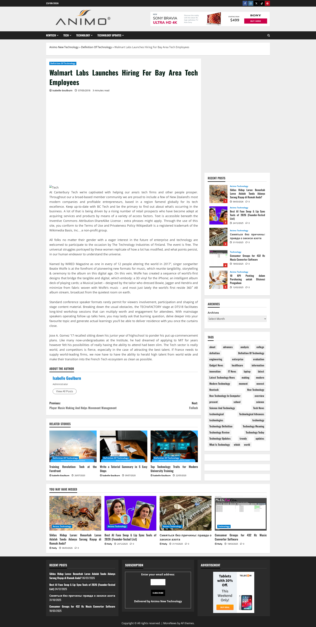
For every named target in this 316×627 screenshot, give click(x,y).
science (260, 402)
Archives (213, 312)
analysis (244, 347)
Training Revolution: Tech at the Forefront (73, 468)
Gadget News (216, 365)
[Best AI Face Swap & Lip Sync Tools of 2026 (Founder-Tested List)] (130, 513)
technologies (216, 420)
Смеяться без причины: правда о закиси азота (218, 237)
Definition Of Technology (96, 47)
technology (258, 420)
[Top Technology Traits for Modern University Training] (174, 446)
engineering (215, 359)
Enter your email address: (158, 588)
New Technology (255, 390)
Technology (83, 35)
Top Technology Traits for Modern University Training (174, 468)
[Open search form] (268, 35)
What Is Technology (219, 445)
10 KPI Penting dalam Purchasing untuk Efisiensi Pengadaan (218, 280)
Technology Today (255, 432)
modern (260, 377)
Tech (66, 35)
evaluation (258, 359)
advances (228, 347)
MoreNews (170, 623)
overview (259, 396)
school (237, 402)
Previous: (83, 405)
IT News (232, 371)
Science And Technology (222, 408)
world (247, 445)
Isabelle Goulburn (67, 378)
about (212, 347)
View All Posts (64, 391)
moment (243, 384)
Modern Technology (219, 384)
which (237, 445)
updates (260, 438)
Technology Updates (109, 35)
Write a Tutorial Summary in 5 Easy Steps (123, 468)
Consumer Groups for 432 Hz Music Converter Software (218, 258)
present (213, 402)
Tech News (258, 408)
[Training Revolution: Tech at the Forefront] (73, 446)
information (258, 365)
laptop (247, 371)
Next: (193, 405)
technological (216, 414)
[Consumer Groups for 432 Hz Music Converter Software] (241, 513)
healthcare (237, 365)
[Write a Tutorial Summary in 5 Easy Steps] (123, 446)
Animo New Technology (64, 47)
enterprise (237, 359)
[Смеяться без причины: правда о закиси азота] (185, 513)
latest (261, 371)
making (245, 377)
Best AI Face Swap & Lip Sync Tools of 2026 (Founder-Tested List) (218, 215)
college (260, 347)
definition (214, 353)
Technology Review (219, 432)
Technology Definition (220, 426)
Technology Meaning (253, 426)
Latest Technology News (222, 377)
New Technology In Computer (224, 396)
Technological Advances (251, 414)
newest (260, 384)
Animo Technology (239, 186)
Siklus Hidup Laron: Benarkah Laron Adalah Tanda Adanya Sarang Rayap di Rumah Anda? (218, 194)
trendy (243, 438)
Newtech (51, 35)
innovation (215, 371)
